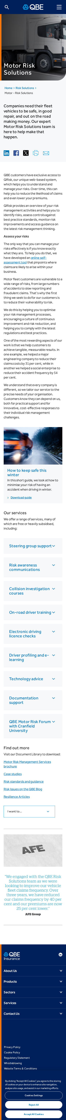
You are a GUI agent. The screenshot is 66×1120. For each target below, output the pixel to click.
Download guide (21, 497)
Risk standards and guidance (24, 782)
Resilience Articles (17, 797)
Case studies (13, 774)
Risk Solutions (25, 88)
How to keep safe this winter (26, 472)
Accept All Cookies (33, 1114)
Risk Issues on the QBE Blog (23, 789)
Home (9, 88)
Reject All (34, 1104)
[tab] (29, 811)
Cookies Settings (34, 1095)
